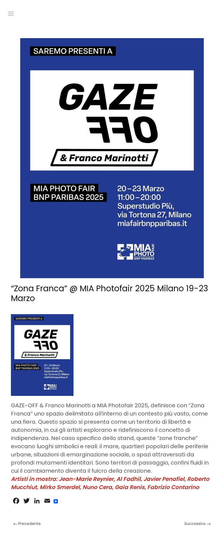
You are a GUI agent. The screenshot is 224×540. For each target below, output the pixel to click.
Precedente (29, 523)
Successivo (195, 523)
